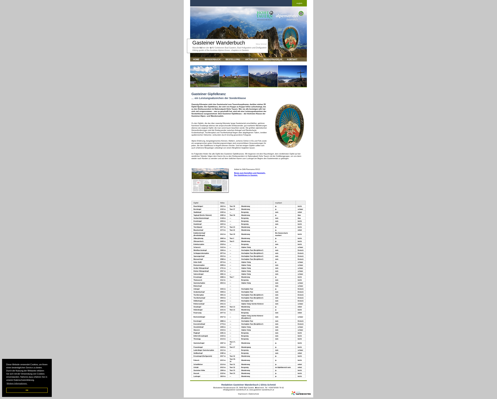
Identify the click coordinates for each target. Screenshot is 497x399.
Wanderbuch (212, 59)
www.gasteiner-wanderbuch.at (261, 390)
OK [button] (27, 390)
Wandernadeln (272, 59)
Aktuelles (251, 59)
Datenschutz (254, 394)
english (299, 3)
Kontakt (292, 59)
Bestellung (233, 59)
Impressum (199, 63)
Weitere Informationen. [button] (17, 383)
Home (196, 59)
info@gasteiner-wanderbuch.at (235, 390)
